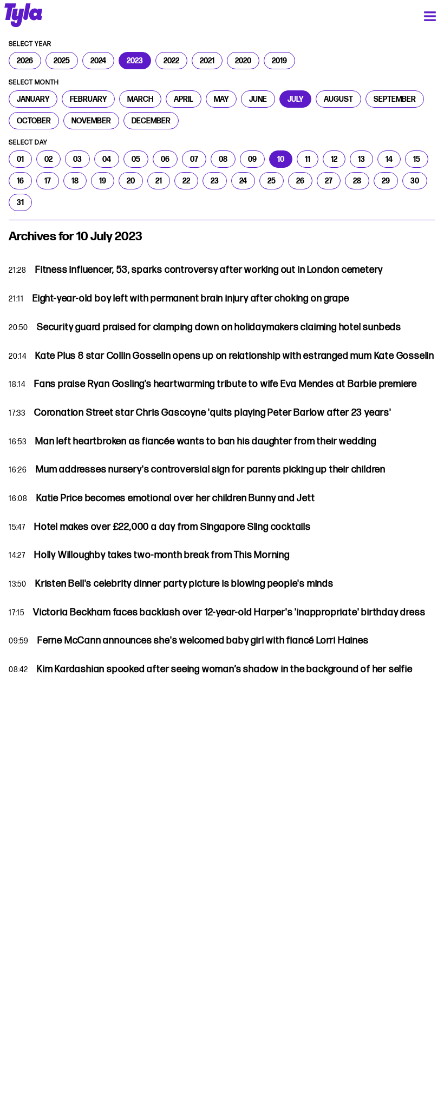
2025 (62, 60)
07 (194, 159)
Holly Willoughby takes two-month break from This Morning (162, 555)
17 (47, 180)
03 (77, 159)
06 (165, 159)
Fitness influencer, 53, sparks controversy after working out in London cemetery (209, 269)
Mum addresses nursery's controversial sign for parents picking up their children (211, 469)
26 (300, 180)
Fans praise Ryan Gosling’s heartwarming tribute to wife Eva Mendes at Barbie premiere (225, 384)
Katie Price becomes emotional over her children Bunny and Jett (175, 498)
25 (271, 180)
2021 (207, 60)
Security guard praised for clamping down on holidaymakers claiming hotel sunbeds (219, 327)
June (258, 99)
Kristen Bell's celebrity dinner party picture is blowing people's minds (184, 583)
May (221, 99)
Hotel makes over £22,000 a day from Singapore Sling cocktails (172, 527)
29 (386, 180)
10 (280, 159)
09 (252, 159)
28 (357, 180)
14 (389, 159)
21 (158, 180)
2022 (171, 60)
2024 (98, 60)
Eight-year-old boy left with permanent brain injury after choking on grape (190, 298)
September (395, 99)
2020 (243, 60)
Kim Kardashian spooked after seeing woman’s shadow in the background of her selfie (225, 669)
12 (334, 159)
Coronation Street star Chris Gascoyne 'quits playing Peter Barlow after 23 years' (212, 412)
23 (215, 180)
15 (416, 159)
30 (414, 180)
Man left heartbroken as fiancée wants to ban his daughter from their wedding (205, 441)
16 (20, 180)
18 (75, 180)
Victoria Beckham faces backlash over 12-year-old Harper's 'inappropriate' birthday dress (229, 612)
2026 (25, 60)
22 (186, 180)
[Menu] (430, 16)
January (33, 99)
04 (106, 159)
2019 (279, 60)
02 (48, 159)
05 (136, 159)
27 (328, 180)
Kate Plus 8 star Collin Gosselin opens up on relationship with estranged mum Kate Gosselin (234, 356)
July (295, 99)
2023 (135, 60)
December (151, 120)
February (88, 99)
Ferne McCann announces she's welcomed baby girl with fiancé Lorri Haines (203, 640)
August (338, 99)
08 (223, 159)
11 (307, 159)
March (140, 99)
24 (243, 180)
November (91, 120)
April (183, 99)
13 (361, 159)
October (34, 120)
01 (20, 159)
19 (102, 180)
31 (20, 202)
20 (131, 180)
